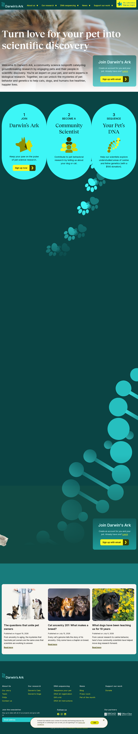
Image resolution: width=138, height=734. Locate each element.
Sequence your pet (62, 690)
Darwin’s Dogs (48, 315)
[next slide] (119, 334)
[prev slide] (103, 334)
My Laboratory (129, 3)
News (84, 5)
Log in (132, 5)
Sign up (126, 5)
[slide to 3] (112, 334)
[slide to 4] (115, 334)
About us (31, 5)
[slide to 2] (110, 334)
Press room (85, 694)
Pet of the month (87, 697)
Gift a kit (57, 697)
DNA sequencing (68, 5)
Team (4, 694)
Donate (108, 690)
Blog (82, 690)
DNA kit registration (63, 694)
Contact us (7, 701)
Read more (8, 647)
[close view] (103, 720)
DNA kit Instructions (63, 701)
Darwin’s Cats (34, 690)
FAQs (4, 697)
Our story (6, 690)
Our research (48, 5)
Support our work (102, 5)
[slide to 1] (108, 334)
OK (94, 723)
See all (47, 578)
